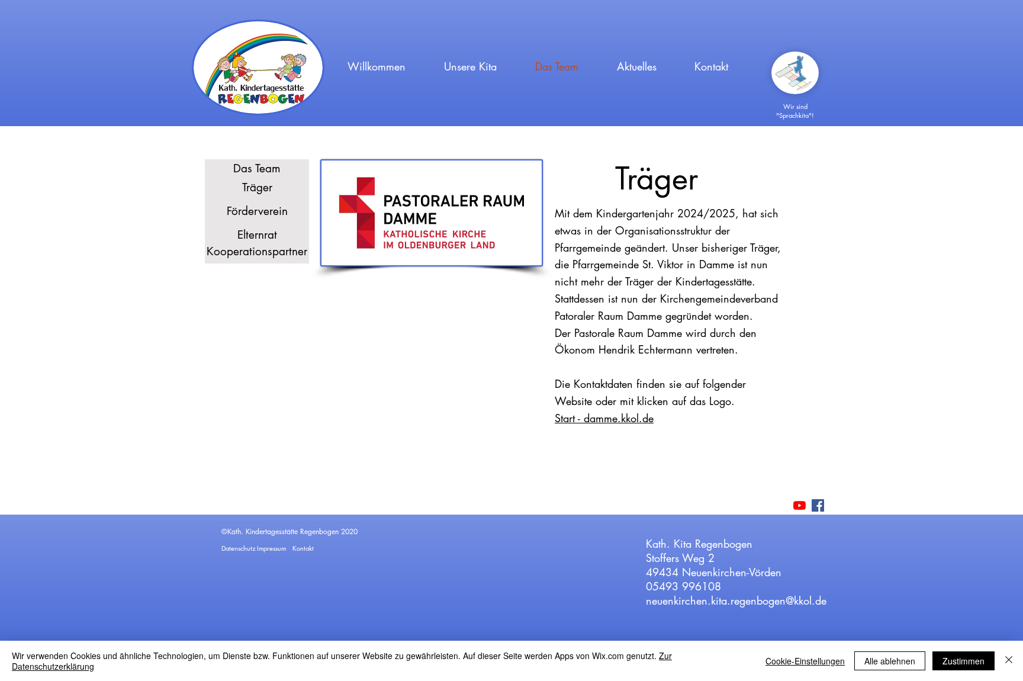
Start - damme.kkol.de (604, 418)
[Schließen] (1009, 661)
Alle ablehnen (889, 661)
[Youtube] (799, 505)
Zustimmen (963, 661)
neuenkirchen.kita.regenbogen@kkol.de (736, 600)
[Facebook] (818, 505)
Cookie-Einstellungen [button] (805, 661)
